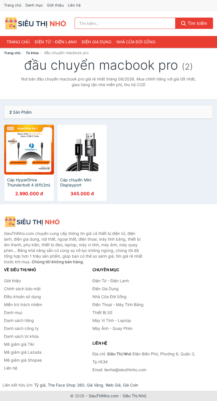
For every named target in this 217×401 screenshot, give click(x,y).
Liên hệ (74, 5)
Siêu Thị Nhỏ (134, 395)
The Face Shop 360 (66, 385)
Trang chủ (12, 5)
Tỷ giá (39, 385)
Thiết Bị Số (102, 312)
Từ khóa (32, 53)
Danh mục (34, 5)
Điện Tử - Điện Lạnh (56, 41)
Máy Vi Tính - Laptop (111, 320)
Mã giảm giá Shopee (23, 360)
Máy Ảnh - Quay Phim (112, 328)
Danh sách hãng (19, 320)
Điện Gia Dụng (96, 41)
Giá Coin (130, 385)
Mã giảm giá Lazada (23, 352)
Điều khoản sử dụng (22, 296)
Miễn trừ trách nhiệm (23, 304)
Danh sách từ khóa (21, 336)
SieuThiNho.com (104, 395)
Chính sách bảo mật (22, 288)
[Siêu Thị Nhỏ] (32, 221)
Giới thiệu (55, 5)
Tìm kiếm (196, 23)
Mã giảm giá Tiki (19, 344)
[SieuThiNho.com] (35, 23)
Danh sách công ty (21, 328)
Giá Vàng (95, 385)
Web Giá (113, 385)
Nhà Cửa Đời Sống (135, 41)
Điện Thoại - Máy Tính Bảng (118, 304)
